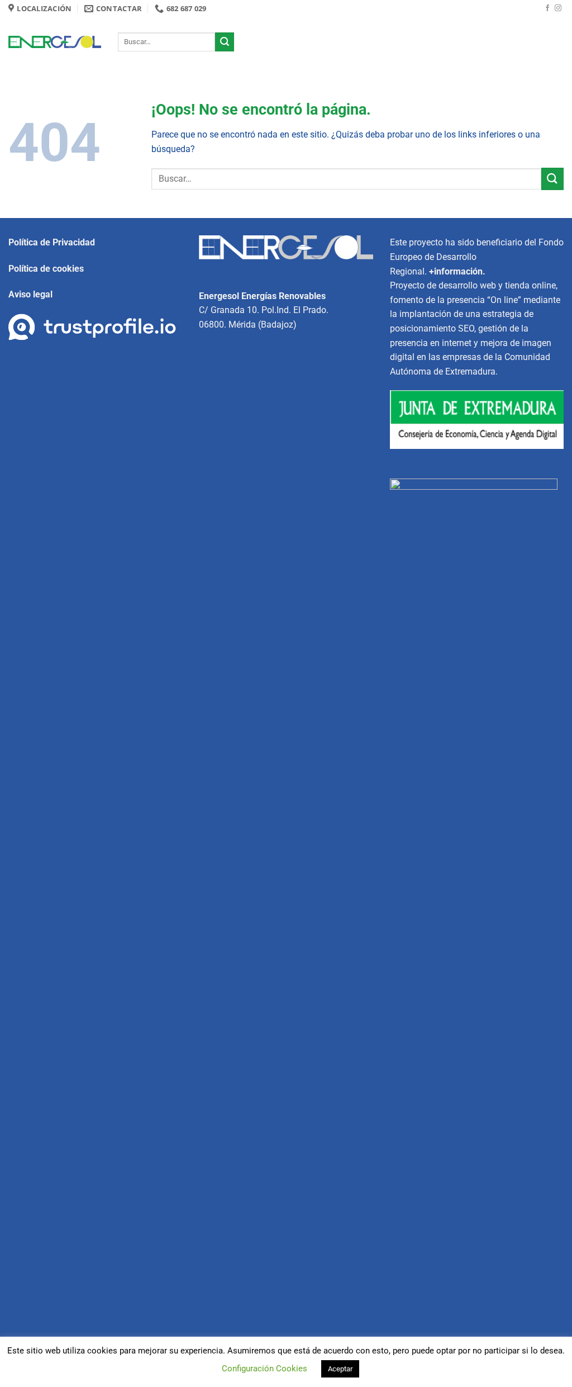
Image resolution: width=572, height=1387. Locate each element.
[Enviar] (224, 41)
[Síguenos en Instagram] (558, 8)
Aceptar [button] (340, 1369)
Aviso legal (30, 294)
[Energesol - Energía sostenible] (54, 42)
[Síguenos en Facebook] (547, 8)
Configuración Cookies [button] (264, 1369)
